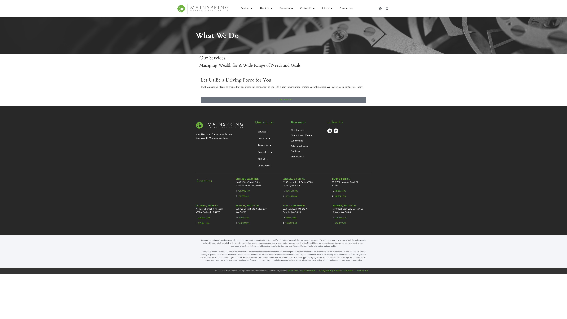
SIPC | (297, 270)
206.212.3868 (291, 223)
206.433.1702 (340, 223)
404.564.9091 (292, 196)
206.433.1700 (340, 218)
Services (245, 8)
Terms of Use (362, 270)
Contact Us (306, 8)
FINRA (290, 270)
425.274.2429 (244, 191)
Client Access (346, 8)
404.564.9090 (292, 191)
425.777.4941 (243, 196)
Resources (285, 8)
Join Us (325, 8)
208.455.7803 (204, 218)
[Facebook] (380, 8)
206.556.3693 (291, 218)
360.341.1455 (244, 223)
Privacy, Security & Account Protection (336, 270)
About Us (264, 8)
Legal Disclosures (308, 270)
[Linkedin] (387, 8)
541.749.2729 (340, 196)
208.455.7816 (204, 223)
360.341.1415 (243, 218)
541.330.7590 (340, 191)
